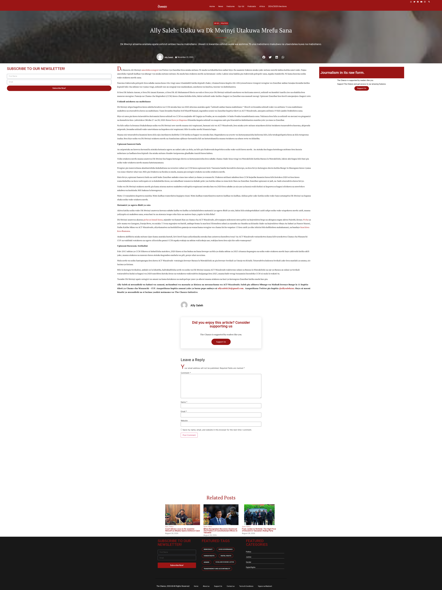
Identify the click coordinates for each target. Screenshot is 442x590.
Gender (206, 562)
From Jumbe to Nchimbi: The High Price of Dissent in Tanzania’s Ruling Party (259, 530)
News (220, 6)
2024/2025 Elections (277, 6)
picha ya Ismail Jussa (153, 219)
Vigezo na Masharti (265, 586)
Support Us (218, 586)
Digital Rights (226, 556)
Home (212, 6)
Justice (248, 557)
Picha (305, 219)
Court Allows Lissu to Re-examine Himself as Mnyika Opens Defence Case (182, 530)
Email (184, 411)
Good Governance (226, 549)
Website (184, 421)
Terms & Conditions (246, 586)
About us (206, 586)
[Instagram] (424, 1)
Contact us (231, 586)
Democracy (208, 549)
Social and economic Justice (224, 562)
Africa (262, 6)
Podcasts (251, 6)
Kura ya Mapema (179, 120)
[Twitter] (414, 1)
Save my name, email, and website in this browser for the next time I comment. (217, 430)
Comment (186, 373)
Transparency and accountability (217, 569)
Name (184, 402)
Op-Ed (241, 6)
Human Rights (209, 556)
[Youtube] (421, 1)
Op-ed (216, 23)
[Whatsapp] (411, 1)
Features (231, 6)
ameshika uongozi (150, 70)
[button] (429, 1)
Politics (224, 23)
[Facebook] (418, 1)
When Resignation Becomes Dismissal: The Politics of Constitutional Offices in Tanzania (220, 531)
